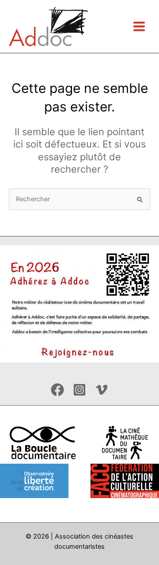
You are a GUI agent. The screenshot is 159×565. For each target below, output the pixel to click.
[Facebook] (57, 389)
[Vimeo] (101, 389)
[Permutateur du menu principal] (139, 26)
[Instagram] (79, 389)
